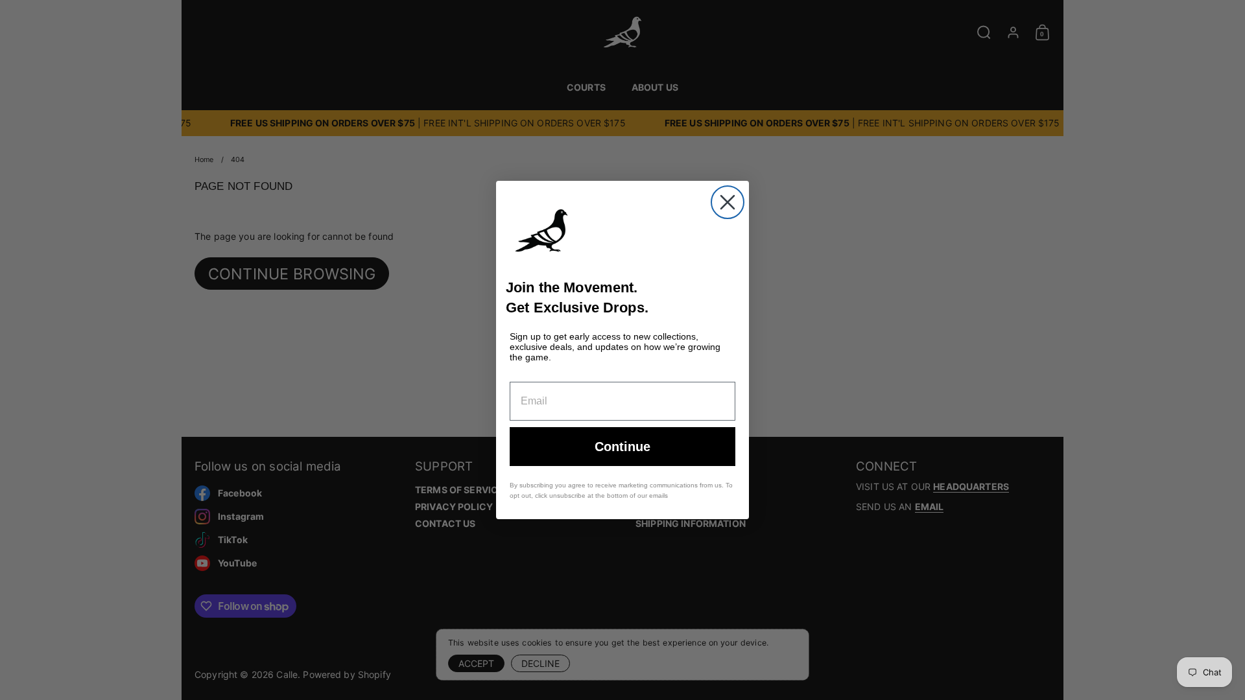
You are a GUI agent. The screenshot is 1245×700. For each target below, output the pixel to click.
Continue (622, 446)
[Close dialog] (727, 202)
